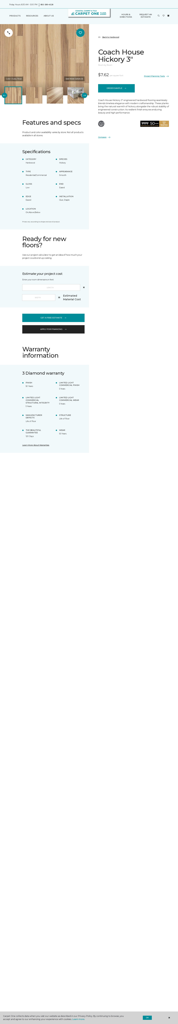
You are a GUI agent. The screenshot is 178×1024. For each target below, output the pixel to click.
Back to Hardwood (110, 37)
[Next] (84, 95)
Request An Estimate (145, 15)
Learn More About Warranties (35, 445)
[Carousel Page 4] (76, 95)
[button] (158, 16)
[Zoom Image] (8, 33)
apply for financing (51, 329)
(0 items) (168, 16)
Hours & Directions (126, 15)
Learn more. (78, 1019)
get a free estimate (51, 318)
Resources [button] (32, 16)
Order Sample (114, 88)
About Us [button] (49, 16)
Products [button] (15, 16)
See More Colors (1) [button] (74, 79)
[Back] (4, 95)
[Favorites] (163, 16)
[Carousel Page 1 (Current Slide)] (13, 95)
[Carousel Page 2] (34, 95)
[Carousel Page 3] (55, 95)
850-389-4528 (47, 5)
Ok (147, 1017)
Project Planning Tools (154, 76)
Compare (102, 137)
